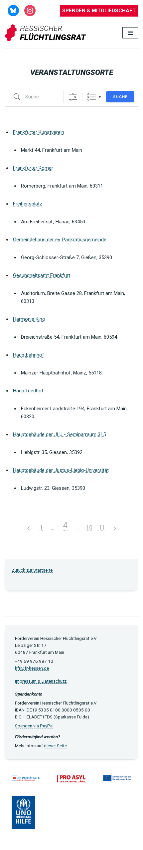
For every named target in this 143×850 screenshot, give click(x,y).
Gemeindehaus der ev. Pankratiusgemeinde (59, 240)
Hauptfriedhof (28, 391)
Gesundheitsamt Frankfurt (41, 275)
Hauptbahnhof (28, 355)
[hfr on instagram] (30, 10)
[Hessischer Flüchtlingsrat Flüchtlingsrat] (47, 33)
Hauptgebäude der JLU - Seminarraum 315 (59, 434)
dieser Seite (55, 745)
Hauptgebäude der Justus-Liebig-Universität (61, 470)
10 (89, 527)
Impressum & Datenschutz (41, 681)
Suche (120, 97)
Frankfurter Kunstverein (38, 132)
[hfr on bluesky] (13, 10)
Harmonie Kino (29, 319)
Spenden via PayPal (34, 725)
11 (101, 527)
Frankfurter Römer (33, 168)
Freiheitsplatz (27, 204)
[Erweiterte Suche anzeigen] (73, 97)
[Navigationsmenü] (130, 32)
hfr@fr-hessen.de (32, 668)
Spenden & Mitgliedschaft (99, 11)
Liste (91, 97)
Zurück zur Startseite (32, 570)
